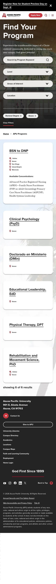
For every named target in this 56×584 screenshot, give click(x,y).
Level (9, 71)
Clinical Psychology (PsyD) (24, 221)
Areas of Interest (15, 83)
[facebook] (15, 483)
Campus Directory (10, 435)
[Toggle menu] (52, 15)
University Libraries (11, 431)
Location (11, 95)
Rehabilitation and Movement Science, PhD (24, 360)
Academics (7, 440)
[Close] (51, 5)
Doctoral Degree (12, 115)
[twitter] (25, 483)
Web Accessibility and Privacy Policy (17, 503)
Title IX (37, 503)
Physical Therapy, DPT (26, 324)
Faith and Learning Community (16, 453)
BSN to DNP (18, 150)
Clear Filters (8, 122)
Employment (8, 458)
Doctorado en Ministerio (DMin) (27, 256)
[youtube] (4, 483)
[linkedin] (20, 483)
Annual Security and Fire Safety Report (18, 498)
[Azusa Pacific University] (11, 15)
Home (6, 133)
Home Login (8, 462)
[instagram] (9, 483)
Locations (7, 444)
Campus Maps (9, 449)
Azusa (31, 115)
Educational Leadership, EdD (27, 291)
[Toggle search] (46, 15)
